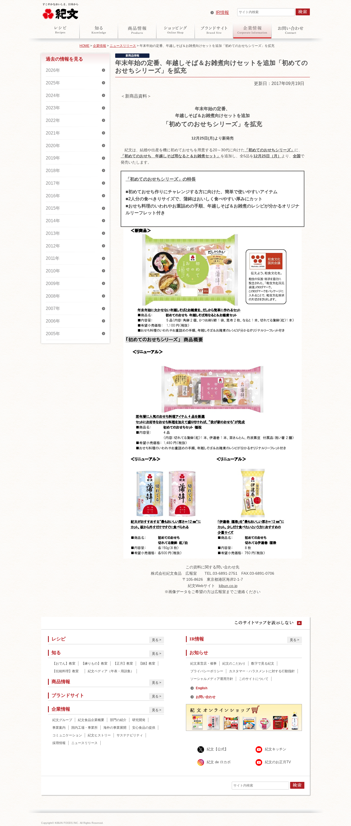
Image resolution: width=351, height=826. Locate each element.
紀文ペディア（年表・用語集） (111, 671)
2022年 (53, 120)
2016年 (53, 195)
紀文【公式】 (217, 749)
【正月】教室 (123, 663)
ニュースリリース (123, 46)
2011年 (53, 258)
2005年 (53, 333)
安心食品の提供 (143, 728)
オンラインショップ (175, 29)
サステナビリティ (130, 735)
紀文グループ (62, 720)
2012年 (53, 246)
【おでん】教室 (63, 663)
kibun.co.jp (228, 585)
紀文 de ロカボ (219, 762)
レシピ (60, 29)
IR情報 (222, 12)
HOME (84, 46)
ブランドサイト (214, 29)
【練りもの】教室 (94, 663)
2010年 (53, 271)
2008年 (53, 296)
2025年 (53, 83)
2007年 (53, 308)
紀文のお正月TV (278, 762)
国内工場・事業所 (84, 728)
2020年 (53, 145)
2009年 (53, 283)
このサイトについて (253, 679)
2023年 (53, 108)
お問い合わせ (290, 29)
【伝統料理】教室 (67, 671)
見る (155, 640)
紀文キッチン (275, 749)
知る (99, 29)
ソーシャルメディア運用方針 (211, 679)
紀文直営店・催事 (203, 663)
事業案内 (59, 728)
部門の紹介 (118, 720)
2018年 (53, 170)
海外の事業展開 (114, 728)
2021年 (53, 133)
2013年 (53, 233)
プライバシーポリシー (206, 671)
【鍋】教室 (147, 663)
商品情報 (137, 29)
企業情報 (252, 29)
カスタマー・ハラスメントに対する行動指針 (262, 671)
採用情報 (59, 743)
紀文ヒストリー (99, 735)
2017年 (53, 183)
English (201, 688)
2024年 (53, 95)
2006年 (53, 321)
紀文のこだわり (233, 663)
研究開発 (138, 720)
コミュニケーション (67, 735)
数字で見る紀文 (262, 663)
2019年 (53, 158)
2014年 (53, 220)
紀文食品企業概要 (91, 720)
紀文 (60, 10)
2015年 (53, 208)
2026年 (53, 70)
